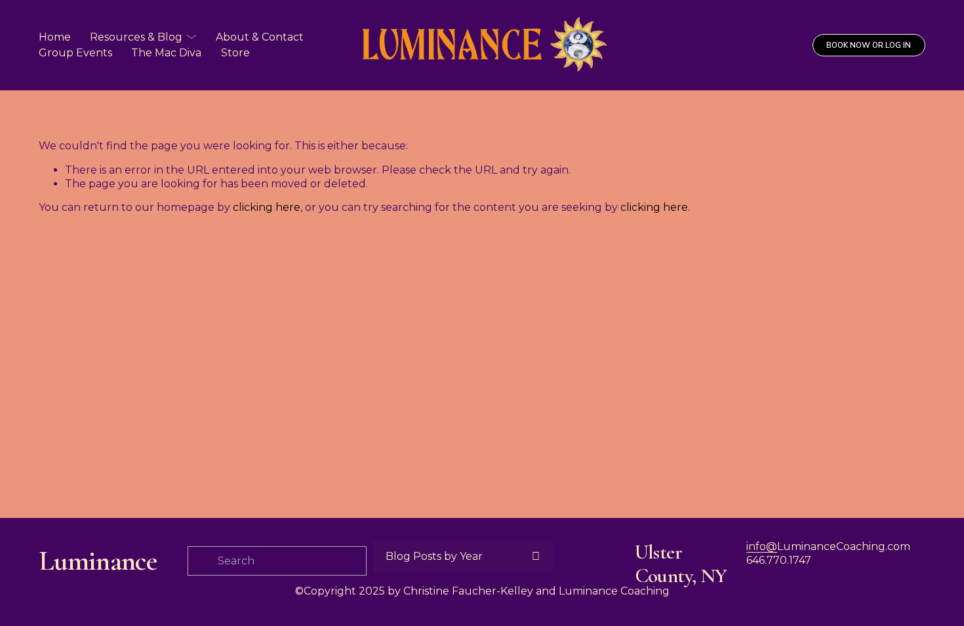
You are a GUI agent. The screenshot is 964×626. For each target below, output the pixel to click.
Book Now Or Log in (868, 45)
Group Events (75, 52)
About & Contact (260, 37)
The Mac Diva (166, 52)
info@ (761, 546)
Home (55, 37)
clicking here (266, 207)
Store (235, 52)
